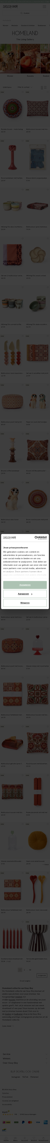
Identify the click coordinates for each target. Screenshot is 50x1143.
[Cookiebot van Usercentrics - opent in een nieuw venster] (35, 538)
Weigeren (25, 603)
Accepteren (25, 585)
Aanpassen (23, 594)
